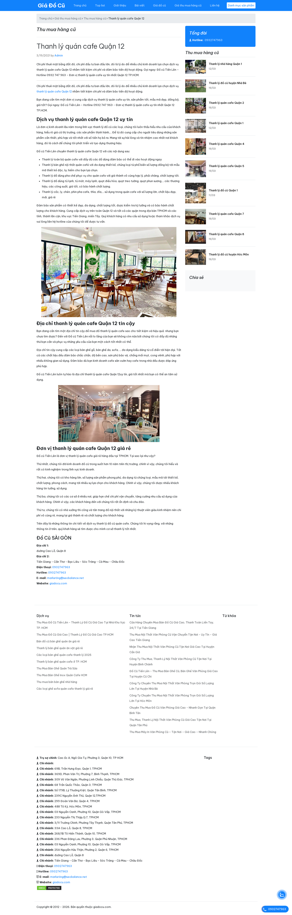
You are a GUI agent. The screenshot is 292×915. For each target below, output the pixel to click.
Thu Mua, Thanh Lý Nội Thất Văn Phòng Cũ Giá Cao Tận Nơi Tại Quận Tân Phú (170, 722)
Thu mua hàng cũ (95, 18)
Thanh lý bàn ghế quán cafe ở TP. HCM (61, 661)
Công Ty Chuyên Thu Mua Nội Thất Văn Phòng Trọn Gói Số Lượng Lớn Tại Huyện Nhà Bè (171, 686)
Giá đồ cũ (159, 5)
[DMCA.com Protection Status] (49, 887)
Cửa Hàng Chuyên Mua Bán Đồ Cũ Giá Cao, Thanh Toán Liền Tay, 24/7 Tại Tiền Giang (171, 625)
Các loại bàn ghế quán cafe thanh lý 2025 (63, 655)
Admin (58, 55)
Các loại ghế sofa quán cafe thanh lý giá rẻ (64, 688)
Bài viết (139, 5)
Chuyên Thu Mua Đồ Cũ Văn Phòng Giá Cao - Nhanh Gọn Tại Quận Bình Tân (172, 710)
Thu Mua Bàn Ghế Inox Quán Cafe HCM (61, 675)
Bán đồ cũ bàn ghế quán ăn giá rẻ (58, 641)
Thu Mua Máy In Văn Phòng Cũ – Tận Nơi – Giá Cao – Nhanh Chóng (172, 732)
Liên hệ (215, 5)
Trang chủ (80, 5)
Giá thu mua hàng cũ (188, 5)
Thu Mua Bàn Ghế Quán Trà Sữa (56, 668)
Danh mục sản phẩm (241, 5)
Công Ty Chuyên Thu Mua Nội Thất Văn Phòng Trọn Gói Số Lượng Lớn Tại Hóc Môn (171, 698)
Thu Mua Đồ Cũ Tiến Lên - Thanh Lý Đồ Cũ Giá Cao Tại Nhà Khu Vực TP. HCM (80, 625)
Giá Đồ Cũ (51, 5)
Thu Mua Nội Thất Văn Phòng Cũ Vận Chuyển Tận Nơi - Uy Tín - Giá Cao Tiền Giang (173, 637)
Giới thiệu (120, 5)
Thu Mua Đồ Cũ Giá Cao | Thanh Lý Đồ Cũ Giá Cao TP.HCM (74, 634)
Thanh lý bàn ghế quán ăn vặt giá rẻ (59, 648)
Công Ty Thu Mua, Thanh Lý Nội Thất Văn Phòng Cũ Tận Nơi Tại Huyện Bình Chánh (170, 661)
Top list (100, 5)
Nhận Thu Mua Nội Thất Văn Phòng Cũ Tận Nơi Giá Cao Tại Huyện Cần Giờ (171, 649)
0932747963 (61, 567)
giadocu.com (58, 583)
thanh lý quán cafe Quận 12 (54, 91)
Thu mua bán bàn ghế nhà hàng (56, 682)
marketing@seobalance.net (65, 578)
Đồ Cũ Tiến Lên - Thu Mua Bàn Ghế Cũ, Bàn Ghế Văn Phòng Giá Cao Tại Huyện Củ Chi (173, 673)
